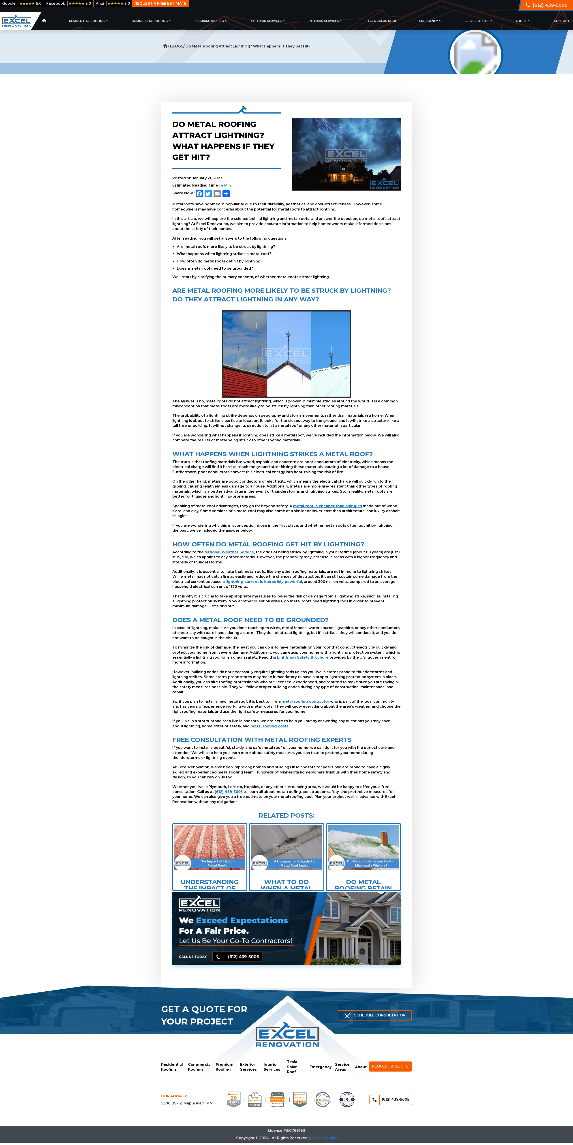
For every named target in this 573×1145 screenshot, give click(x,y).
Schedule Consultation (380, 1015)
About (521, 21)
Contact (562, 21)
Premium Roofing (209, 21)
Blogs (176, 46)
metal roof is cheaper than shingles (327, 506)
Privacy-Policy (324, 1138)
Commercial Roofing (150, 21)
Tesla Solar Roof (381, 21)
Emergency (428, 21)
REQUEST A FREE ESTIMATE (160, 3)
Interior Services (324, 21)
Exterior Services (266, 21)
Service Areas (477, 21)
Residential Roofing (87, 21)
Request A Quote (390, 1066)
